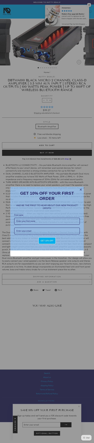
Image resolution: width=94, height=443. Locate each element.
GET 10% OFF (47, 241)
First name (18, 215)
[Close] (81, 190)
